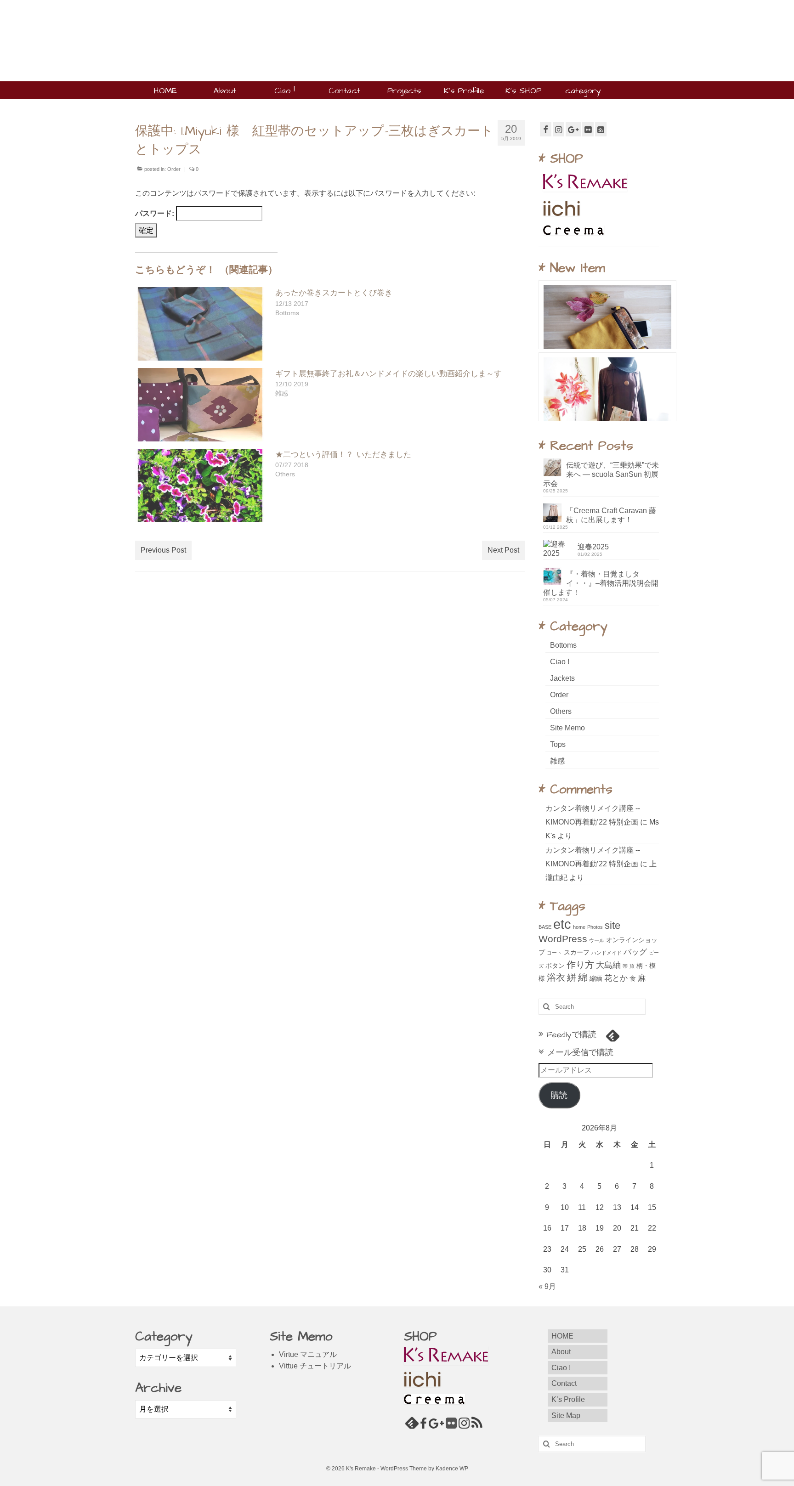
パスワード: (155, 213)
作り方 (580, 965)
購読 (559, 1095)
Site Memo (567, 728)
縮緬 (596, 978)
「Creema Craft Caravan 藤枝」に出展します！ (611, 515)
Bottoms (563, 645)
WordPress (563, 938)
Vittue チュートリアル (315, 1366)
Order (174, 169)
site (612, 925)
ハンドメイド (606, 952)
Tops (558, 744)
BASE (545, 927)
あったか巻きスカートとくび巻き (333, 293)
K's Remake (195, 23)
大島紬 (608, 965)
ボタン (555, 965)
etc (562, 924)
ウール (596, 940)
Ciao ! (559, 662)
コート (554, 952)
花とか (616, 978)
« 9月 (547, 1286)
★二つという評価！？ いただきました (343, 454)
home (579, 927)
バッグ (635, 952)
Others (561, 711)
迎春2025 (593, 547)
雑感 (557, 761)
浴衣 (556, 977)
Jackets (562, 678)
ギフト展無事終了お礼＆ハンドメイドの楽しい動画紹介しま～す (388, 373)
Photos (595, 927)
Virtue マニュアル (308, 1354)
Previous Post (163, 550)
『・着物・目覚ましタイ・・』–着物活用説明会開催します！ (600, 583)
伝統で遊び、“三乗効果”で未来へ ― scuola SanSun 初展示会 (601, 474)
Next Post (503, 550)
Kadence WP (452, 1468)
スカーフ (577, 952)
